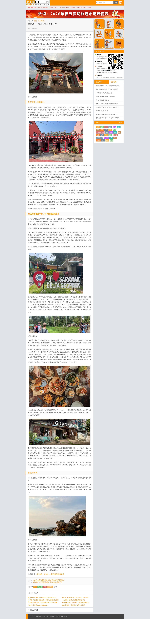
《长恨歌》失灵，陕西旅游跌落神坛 (73, 600)
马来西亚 (50, 587)
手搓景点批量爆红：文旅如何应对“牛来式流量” (43, 602)
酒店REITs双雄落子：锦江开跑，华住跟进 (75, 597)
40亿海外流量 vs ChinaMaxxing (38, 605)
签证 (115, 137)
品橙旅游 (38, 3)
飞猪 (98, 135)
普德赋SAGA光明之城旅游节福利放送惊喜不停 (47, 582)
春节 (103, 140)
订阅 (120, 2)
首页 (35, 21)
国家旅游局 (100, 137)
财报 (102, 129)
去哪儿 (98, 140)
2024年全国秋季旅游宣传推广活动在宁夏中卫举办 (49, 580)
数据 (110, 127)
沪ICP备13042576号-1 (62, 616)
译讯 (102, 127)
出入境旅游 (41, 21)
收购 (111, 132)
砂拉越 (40, 587)
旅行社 (115, 135)
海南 (106, 135)
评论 (44, 587)
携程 (98, 129)
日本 (111, 137)
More (120, 123)
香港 (110, 135)
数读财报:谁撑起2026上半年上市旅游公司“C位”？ (42, 597)
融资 (107, 132)
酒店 (114, 127)
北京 (106, 129)
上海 (102, 135)
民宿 (111, 140)
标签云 (98, 123)
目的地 (106, 137)
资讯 (98, 127)
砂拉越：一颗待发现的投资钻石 (42, 24)
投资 (114, 129)
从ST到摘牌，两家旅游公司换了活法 (73, 605)
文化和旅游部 (100, 132)
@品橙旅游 (104, 63)
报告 (110, 129)
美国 (107, 140)
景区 (119, 132)
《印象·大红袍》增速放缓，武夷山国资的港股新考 (43, 600)
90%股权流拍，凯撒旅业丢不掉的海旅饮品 (75, 602)
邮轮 (115, 132)
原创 (35, 587)
